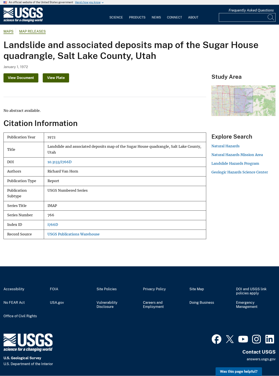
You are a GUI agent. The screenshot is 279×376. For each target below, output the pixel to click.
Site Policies (107, 289)
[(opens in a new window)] (216, 338)
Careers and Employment (153, 305)
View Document (21, 78)
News (156, 17)
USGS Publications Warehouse (74, 234)
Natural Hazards (225, 146)
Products (137, 17)
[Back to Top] (263, 360)
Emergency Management (246, 305)
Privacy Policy (154, 289)
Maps (8, 31)
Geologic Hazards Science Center (239, 172)
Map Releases (32, 31)
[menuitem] (116, 14)
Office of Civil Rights (20, 316)
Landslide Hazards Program (235, 163)
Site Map (196, 289)
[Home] (23, 21)
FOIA (54, 289)
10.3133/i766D (59, 162)
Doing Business (201, 303)
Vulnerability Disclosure (107, 305)
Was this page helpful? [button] (239, 371)
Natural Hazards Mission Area (237, 155)
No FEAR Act (14, 303)
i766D (53, 225)
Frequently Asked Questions (251, 10)
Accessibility (13, 289)
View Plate (56, 78)
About (193, 17)
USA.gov (57, 303)
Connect (174, 17)
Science (116, 17)
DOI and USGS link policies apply (251, 291)
